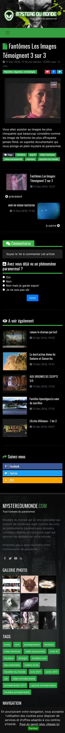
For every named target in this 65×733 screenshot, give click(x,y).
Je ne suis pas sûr (17, 289)
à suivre (51, 225)
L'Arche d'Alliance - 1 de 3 (43, 421)
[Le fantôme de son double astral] (47, 620)
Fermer (33, 728)
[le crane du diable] (30, 584)
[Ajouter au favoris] (48, 71)
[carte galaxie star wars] (30, 602)
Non (8, 281)
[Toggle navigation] (7, 32)
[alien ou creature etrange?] (12, 620)
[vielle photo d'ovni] (47, 602)
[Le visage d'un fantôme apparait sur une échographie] (30, 620)
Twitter (13, 473)
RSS (11, 480)
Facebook (14, 466)
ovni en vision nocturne (21, 205)
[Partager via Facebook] (54, 71)
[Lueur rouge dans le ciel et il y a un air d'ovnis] (47, 584)
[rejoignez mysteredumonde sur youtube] (12, 584)
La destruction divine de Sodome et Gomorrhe (42, 356)
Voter (32, 298)
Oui (8, 277)
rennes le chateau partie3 (43, 332)
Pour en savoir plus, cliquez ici (39, 724)
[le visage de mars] (12, 602)
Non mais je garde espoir (22, 285)
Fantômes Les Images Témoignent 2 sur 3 (42, 178)
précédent (15, 196)
